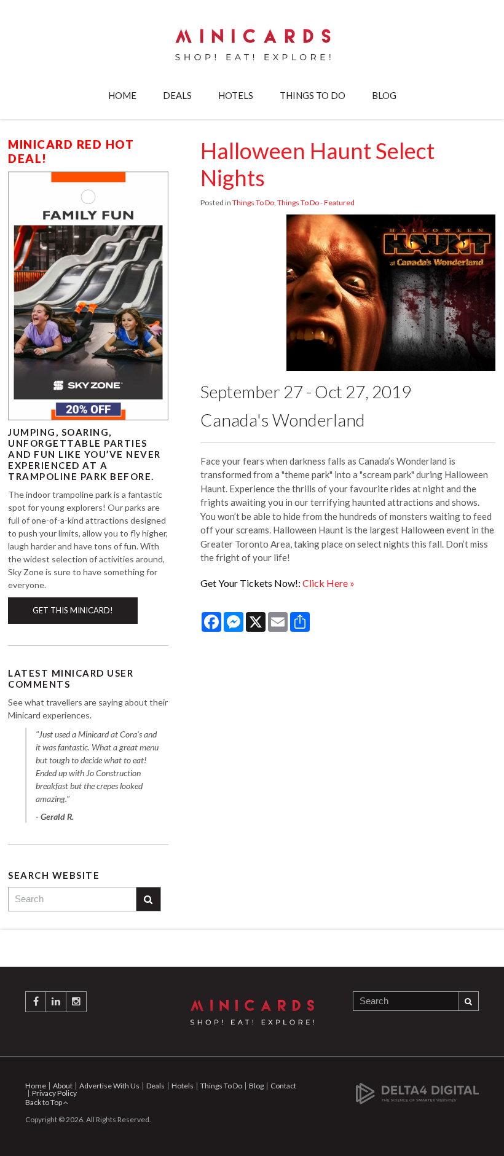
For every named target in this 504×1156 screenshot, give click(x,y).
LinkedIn (56, 1002)
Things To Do (312, 95)
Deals (177, 95)
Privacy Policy (54, 1093)
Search (148, 899)
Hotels (235, 95)
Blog (384, 95)
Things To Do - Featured (316, 202)
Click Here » (328, 583)
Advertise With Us (109, 1085)
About (63, 1085)
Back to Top (44, 1102)
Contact (283, 1085)
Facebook (35, 1002)
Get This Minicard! (73, 610)
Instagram (76, 1002)
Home (122, 95)
